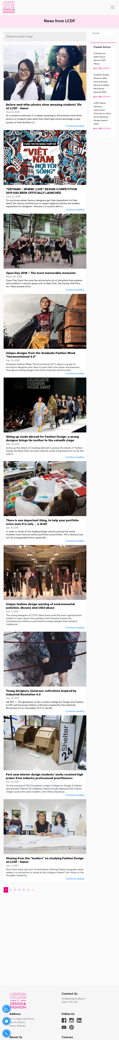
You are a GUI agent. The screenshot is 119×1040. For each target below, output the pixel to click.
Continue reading (75, 126)
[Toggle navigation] (113, 7)
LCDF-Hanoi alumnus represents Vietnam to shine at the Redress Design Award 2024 (102, 113)
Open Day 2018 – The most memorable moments (41, 273)
